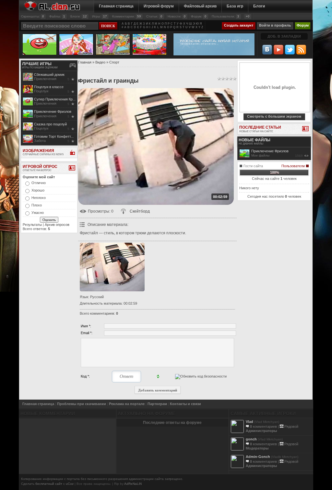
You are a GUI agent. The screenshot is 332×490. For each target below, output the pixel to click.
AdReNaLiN (133, 483)
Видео (100, 62)
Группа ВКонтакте (267, 49)
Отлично (38, 183)
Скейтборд (140, 211)
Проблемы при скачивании (81, 404)
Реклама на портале (127, 404)
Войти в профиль (275, 25)
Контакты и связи (185, 404)
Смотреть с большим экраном (274, 116)
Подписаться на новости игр (301, 49)
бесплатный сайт (48, 483)
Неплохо (38, 198)
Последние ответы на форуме (172, 422)
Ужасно (37, 213)
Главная (84, 62)
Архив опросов (57, 225)
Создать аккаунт (238, 25)
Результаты (32, 225)
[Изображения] (112, 267)
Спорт (114, 62)
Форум (303, 25)
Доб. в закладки (284, 36)
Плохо (36, 205)
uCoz (70, 483)
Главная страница (38, 404)
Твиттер (290, 49)
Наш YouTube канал (278, 49)
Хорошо (37, 190)
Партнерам (157, 404)
